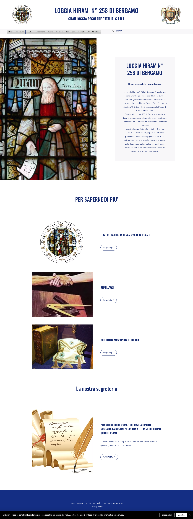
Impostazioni (167, 514)
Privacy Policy (97, 506)
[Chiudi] (189, 515)
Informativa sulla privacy (114, 514)
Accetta (181, 514)
